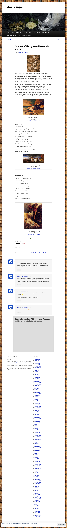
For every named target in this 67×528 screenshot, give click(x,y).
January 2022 (37, 392)
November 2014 (37, 498)
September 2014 (37, 501)
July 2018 (36, 442)
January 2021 (37, 404)
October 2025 (37, 359)
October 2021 (37, 395)
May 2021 (36, 399)
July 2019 (36, 425)
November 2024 (37, 367)
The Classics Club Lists (11, 35)
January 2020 (37, 417)
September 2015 (37, 485)
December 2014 (37, 497)
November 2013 (37, 515)
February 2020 (37, 415)
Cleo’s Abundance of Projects (25, 35)
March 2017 (36, 460)
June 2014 (36, 505)
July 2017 (36, 454)
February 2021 (37, 403)
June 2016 (36, 472)
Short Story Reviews (27, 32)
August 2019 (36, 424)
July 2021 (36, 396)
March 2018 (36, 443)
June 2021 (36, 398)
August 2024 (36, 370)
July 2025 (36, 362)
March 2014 (36, 509)
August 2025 (36, 360)
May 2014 (36, 507)
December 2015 (37, 480)
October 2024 (37, 369)
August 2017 (36, 453)
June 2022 (36, 388)
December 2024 (37, 366)
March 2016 (36, 476)
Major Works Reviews (16, 32)
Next (59, 39)
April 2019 (36, 429)
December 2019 (37, 418)
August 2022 (36, 385)
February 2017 (37, 461)
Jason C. (18, 261)
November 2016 (37, 465)
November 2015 (37, 482)
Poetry (40, 252)
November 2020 (37, 407)
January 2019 (37, 433)
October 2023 (37, 377)
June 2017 (36, 456)
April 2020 (36, 414)
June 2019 (36, 427)
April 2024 (36, 374)
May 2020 (36, 413)
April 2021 (36, 400)
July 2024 (36, 371)
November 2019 (37, 420)
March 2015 (36, 493)
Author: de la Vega (27, 252)
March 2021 (36, 402)
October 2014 (37, 500)
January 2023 (37, 381)
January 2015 (37, 496)
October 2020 (37, 409)
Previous (9, 39)
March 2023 (36, 380)
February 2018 (37, 445)
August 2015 (36, 486)
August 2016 (36, 469)
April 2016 (36, 475)
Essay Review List (36, 32)
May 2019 (36, 428)
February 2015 (37, 494)
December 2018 (37, 435)
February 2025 (37, 363)
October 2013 (37, 516)
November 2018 (37, 436)
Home (8, 32)
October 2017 (37, 450)
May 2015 (36, 490)
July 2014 (36, 504)
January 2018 (37, 446)
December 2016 (37, 464)
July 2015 (36, 487)
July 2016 (36, 471)
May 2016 (36, 474)
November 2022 (37, 384)
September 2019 (37, 422)
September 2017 (37, 451)
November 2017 (37, 449)
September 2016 (37, 468)
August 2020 (36, 410)
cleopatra (26, 52)
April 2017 (36, 458)
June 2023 (36, 378)
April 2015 (36, 491)
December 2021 (37, 393)
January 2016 (37, 479)
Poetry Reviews (45, 32)
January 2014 (37, 512)
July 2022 (36, 386)
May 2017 (36, 457)
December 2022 (37, 382)
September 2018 (37, 439)
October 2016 (37, 467)
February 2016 (37, 478)
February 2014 (37, 511)
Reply (18, 270)
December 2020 (37, 406)
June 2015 (36, 489)
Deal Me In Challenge (20, 238)
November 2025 (37, 357)
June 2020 (36, 411)
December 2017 (37, 447)
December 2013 (37, 514)
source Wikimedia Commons (33, 120)
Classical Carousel (15, 7)
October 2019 (37, 421)
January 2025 (37, 364)
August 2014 (36, 503)
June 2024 (36, 373)
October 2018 (37, 438)
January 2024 (37, 375)
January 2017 (37, 463)
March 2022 (36, 391)
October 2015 (37, 483)
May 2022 (36, 389)
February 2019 (37, 432)
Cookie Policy (26, 526)
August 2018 (36, 440)
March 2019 (36, 431)
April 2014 (36, 508)
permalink (17, 253)
